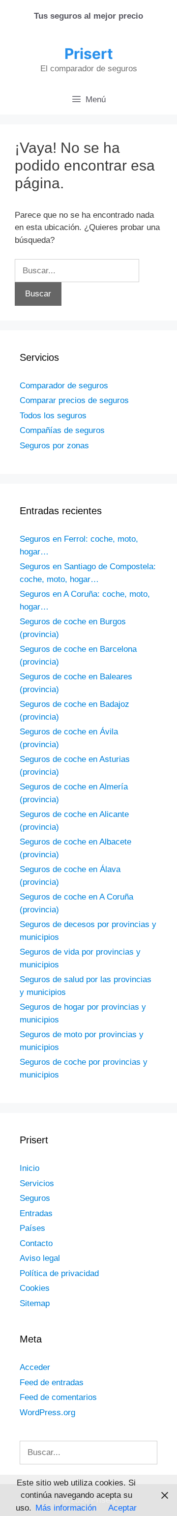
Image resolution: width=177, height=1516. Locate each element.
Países (32, 1228)
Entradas (36, 1213)
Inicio (29, 1168)
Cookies (35, 1288)
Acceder (35, 1367)
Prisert (88, 53)
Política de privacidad (59, 1273)
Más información (65, 1508)
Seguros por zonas (54, 445)
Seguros (35, 1198)
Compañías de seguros (62, 430)
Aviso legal (40, 1258)
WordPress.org (47, 1412)
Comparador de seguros (64, 385)
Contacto (36, 1243)
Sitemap (35, 1303)
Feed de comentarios (58, 1397)
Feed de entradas (52, 1382)
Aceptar (122, 1508)
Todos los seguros (53, 415)
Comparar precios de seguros (74, 400)
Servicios (37, 1183)
